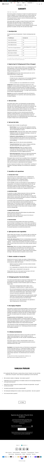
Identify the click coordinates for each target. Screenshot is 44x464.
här (29, 433)
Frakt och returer (11, 454)
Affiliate (23, 454)
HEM (11, 2)
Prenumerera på (22, 429)
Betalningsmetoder (18, 454)
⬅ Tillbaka (22, 402)
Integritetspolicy (23, 452)
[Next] (27, 1)
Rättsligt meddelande (16, 452)
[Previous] (16, 1)
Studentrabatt (28, 454)
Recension (34, 454)
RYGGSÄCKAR (30, 2)
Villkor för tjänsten (9, 452)
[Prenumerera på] (32, 426)
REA (14, 2)
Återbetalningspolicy (30, 452)
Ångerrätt (36, 452)
